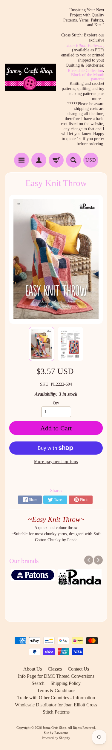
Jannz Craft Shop (54, 727)
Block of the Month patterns (87, 77)
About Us (32, 668)
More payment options (56, 461)
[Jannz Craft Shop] (30, 77)
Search (38, 683)
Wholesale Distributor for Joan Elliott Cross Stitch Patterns (56, 708)
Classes (55, 668)
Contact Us (78, 668)
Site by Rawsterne (56, 732)
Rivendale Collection (85, 71)
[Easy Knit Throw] (41, 344)
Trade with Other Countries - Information (56, 697)
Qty (56, 403)
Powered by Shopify (56, 738)
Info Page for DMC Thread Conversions (56, 676)
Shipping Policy (65, 683)
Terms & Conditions (56, 690)
